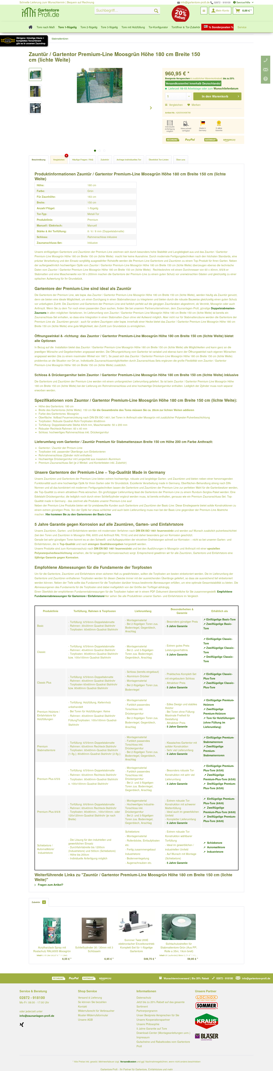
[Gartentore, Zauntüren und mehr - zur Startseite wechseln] (40, 12)
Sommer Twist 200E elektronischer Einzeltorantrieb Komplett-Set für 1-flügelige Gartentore (136, 945)
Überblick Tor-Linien (159, 159)
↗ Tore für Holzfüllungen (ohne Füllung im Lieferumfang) (219, 722)
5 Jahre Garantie (177, 626)
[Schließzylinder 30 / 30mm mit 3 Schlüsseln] (94, 931)
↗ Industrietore (213, 851)
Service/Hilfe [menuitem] (243, 2)
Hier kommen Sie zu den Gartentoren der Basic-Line (78, 514)
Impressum (143, 1037)
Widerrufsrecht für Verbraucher (96, 1011)
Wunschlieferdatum (226, 88)
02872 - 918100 (221, 2)
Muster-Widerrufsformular (93, 1015)
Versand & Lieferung (90, 997)
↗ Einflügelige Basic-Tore (219, 619)
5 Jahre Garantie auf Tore (151, 1028)
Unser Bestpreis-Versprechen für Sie (157, 1015)
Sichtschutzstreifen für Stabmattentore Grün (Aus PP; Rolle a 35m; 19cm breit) (178, 947)
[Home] (29, 27)
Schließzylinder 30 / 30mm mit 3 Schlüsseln (94, 949)
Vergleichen (175, 105)
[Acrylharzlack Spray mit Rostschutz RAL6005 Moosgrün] (52, 931)
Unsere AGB (85, 1019)
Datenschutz (143, 997)
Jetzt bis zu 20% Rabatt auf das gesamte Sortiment (160, 1004)
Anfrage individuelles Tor (129, 159)
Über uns (180, 159)
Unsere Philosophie (147, 1024)
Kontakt (82, 1006)
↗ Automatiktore (214, 847)
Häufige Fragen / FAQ (82, 159)
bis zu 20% (228, 78)
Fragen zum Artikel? (50, 884)
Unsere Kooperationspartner (153, 1019)
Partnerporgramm (146, 1011)
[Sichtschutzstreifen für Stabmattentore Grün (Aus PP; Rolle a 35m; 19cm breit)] (179, 927)
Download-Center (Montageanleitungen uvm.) (163, 1033)
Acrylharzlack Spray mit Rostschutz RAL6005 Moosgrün (52, 949)
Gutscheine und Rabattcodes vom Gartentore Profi (163, 1044)
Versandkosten (128, 1061)
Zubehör (105, 159)
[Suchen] (156, 10)
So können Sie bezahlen (92, 1002)
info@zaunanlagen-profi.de (37, 1016)
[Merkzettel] (204, 10)
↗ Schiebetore (212, 843)
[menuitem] (127, 10)
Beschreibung (39, 159)
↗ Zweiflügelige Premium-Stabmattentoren (214, 750)
